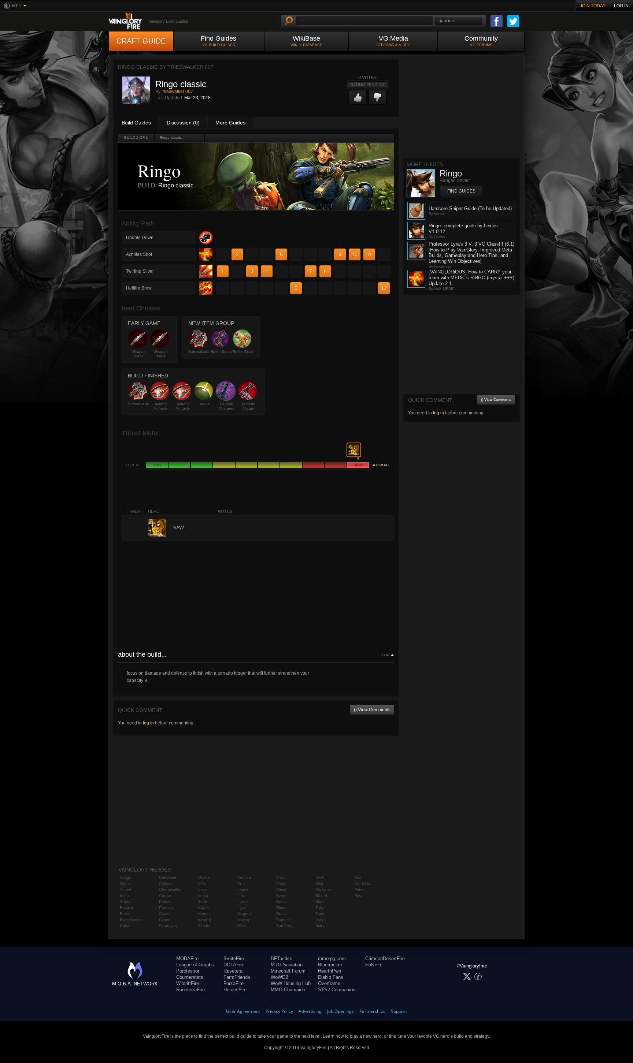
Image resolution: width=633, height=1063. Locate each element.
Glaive (164, 913)
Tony (319, 913)
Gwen (203, 877)
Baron (125, 913)
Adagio (126, 877)
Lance (242, 889)
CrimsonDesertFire (385, 958)
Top (385, 655)
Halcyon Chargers (226, 406)
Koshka (244, 877)
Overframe (329, 983)
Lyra (241, 908)
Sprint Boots (221, 352)
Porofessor (187, 971)
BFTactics (281, 958)
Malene (243, 920)
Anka (124, 896)
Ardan (125, 901)
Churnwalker (170, 889)
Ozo (280, 877)
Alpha (125, 883)
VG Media (393, 41)
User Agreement (243, 1011)
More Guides (230, 123)
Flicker (165, 901)
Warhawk (363, 883)
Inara (202, 889)
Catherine (167, 877)
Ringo (281, 908)
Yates (359, 889)
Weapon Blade (139, 354)
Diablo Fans (330, 977)
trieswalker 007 (178, 91)
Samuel (282, 920)
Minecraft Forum (288, 971)
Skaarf (321, 896)
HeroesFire (235, 989)
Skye (320, 901)
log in (148, 723)
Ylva (358, 896)
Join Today (593, 5)
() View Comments (372, 709)
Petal (280, 883)
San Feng (284, 926)
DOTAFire (233, 964)
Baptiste (127, 908)
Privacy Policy (279, 1011)
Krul (240, 883)
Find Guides (218, 41)
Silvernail (323, 889)
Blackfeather (131, 920)
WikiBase (306, 41)
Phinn (281, 889)
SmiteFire (233, 958)
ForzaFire (233, 983)
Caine (125, 926)
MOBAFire (187, 958)
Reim (280, 896)
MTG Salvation (287, 964)
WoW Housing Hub (291, 983)
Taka (319, 908)
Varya (320, 920)
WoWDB (280, 977)
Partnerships (372, 1011)
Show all (380, 465)
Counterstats (189, 977)
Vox (358, 877)
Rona (281, 913)
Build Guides (136, 123)
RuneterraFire (190, 989)
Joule (203, 901)
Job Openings (340, 1011)
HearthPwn (329, 971)
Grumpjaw (168, 926)
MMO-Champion (288, 989)
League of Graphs (195, 964)
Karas (203, 908)
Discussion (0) (183, 123)
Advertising (310, 1011)
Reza (281, 901)
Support (399, 1011)
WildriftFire (187, 983)
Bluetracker (330, 964)
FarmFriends (236, 977)
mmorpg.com (332, 958)
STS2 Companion (336, 989)
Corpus (165, 896)
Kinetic (204, 926)
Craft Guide (141, 41)
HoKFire (373, 964)
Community (481, 41)
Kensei (204, 913)
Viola (319, 926)
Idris (202, 883)
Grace (164, 920)
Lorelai (243, 901)
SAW (319, 877)
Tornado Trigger (248, 406)
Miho (241, 926)
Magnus (244, 913)
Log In (621, 5)
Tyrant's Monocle (160, 406)
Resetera (233, 971)
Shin (319, 883)
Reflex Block (243, 352)
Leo (240, 896)
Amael (125, 889)
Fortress (166, 908)
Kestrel (204, 920)
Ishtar (203, 896)
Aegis (204, 404)
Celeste (166, 883)
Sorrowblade (199, 352)
